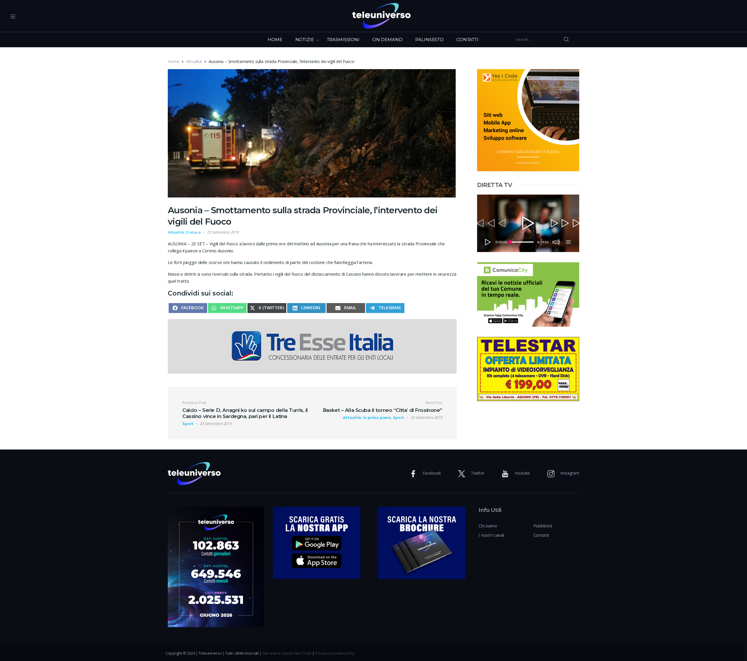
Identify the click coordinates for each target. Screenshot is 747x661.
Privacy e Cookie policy (335, 653)
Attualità (194, 61)
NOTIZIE (304, 39)
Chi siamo (488, 526)
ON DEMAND (387, 39)
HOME (275, 39)
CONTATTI (467, 39)
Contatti (541, 535)
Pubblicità (542, 526)
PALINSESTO (429, 39)
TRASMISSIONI (343, 39)
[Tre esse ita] (312, 346)
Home (173, 61)
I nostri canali (491, 535)
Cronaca (193, 232)
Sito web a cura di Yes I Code (287, 653)
